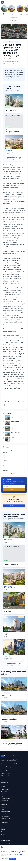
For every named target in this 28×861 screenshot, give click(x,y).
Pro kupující (4, 791)
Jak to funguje (4, 800)
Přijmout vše (13, 858)
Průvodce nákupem (5, 798)
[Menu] (26, 2)
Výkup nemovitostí (5, 818)
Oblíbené (3, 834)
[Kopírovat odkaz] (4, 405)
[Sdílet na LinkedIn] (15, 401)
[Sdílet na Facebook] (8, 401)
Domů (2, 19)
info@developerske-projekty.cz (10, 763)
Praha (2, 778)
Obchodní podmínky (5, 843)
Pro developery (5, 789)
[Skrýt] (26, 6)
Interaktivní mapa (5, 782)
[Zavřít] (18, 859)
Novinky (7, 19)
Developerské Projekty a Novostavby (13, 19)
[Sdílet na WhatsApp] (18, 401)
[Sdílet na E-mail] (22, 401)
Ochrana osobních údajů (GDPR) (18, 843)
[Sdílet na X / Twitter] (11, 401)
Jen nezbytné (5, 858)
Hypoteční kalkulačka (6, 796)
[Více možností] (7, 405)
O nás (2, 825)
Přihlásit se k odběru (14, 489)
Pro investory (4, 793)
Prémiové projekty (5, 775)
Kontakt (3, 829)
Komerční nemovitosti (6, 814)
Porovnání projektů (5, 831)
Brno (2, 780)
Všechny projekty (5, 773)
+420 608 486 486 (7, 765)
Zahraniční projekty (5, 811)
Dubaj (2, 809)
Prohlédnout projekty (14, 505)
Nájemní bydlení (5, 816)
